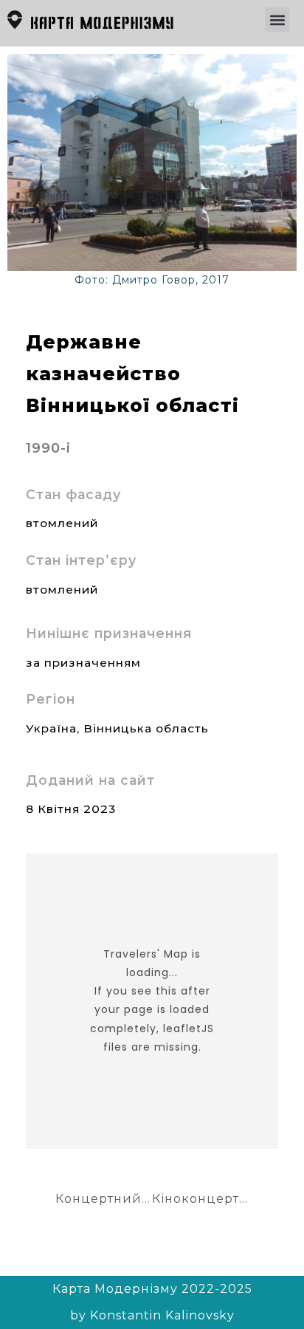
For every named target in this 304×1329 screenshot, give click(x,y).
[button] (277, 19)
